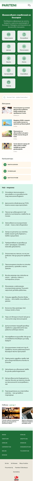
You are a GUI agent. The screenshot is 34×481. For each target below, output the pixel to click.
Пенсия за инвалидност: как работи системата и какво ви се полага (17, 214)
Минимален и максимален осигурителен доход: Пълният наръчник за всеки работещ (16, 288)
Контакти (16, 472)
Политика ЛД (9, 467)
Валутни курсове (13, 177)
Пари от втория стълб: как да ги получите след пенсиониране (17, 318)
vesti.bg (12, 405)
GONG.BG (4, 443)
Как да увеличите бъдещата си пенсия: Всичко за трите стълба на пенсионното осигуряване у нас (17, 381)
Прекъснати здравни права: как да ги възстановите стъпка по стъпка (17, 360)
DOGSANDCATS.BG (25, 447)
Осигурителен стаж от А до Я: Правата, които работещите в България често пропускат (17, 350)
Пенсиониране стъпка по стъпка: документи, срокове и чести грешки (17, 266)
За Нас (7, 463)
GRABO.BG (23, 443)
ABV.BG (4, 435)
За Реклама (14, 463)
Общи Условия (23, 463)
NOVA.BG (4, 455)
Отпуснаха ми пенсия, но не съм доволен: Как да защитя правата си (17, 256)
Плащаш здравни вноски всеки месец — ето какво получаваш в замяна (17, 299)
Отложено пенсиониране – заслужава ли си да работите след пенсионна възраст (16, 194)
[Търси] (4, 97)
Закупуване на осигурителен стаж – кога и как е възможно (16, 224)
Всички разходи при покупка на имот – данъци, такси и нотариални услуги (16, 277)
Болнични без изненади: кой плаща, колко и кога (15, 309)
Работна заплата (13, 164)
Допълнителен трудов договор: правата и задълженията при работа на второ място (17, 328)
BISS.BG (4, 451)
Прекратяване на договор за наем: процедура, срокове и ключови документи (16, 245)
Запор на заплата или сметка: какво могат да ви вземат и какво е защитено (16, 234)
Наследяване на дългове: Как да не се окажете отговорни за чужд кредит (18, 339)
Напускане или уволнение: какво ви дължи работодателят (17, 370)
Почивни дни (12, 171)
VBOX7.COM (5, 439)
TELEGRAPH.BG (24, 451)
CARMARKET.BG (6, 447)
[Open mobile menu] (29, 5)
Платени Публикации (21, 467)
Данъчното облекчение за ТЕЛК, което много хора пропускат (17, 204)
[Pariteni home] (9, 5)
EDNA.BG (22, 435)
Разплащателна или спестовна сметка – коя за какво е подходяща (17, 393)
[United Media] (16, 478)
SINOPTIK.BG (24, 439)
